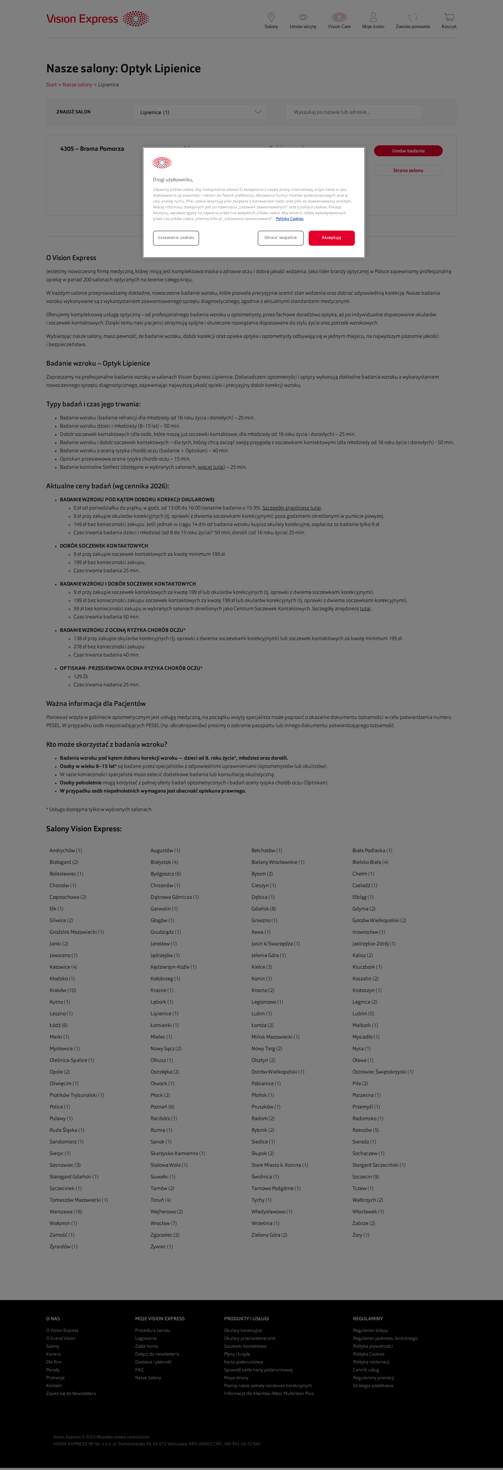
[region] (254, 202)
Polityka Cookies (290, 219)
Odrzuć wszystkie (281, 238)
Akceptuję (331, 238)
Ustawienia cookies (176, 238)
